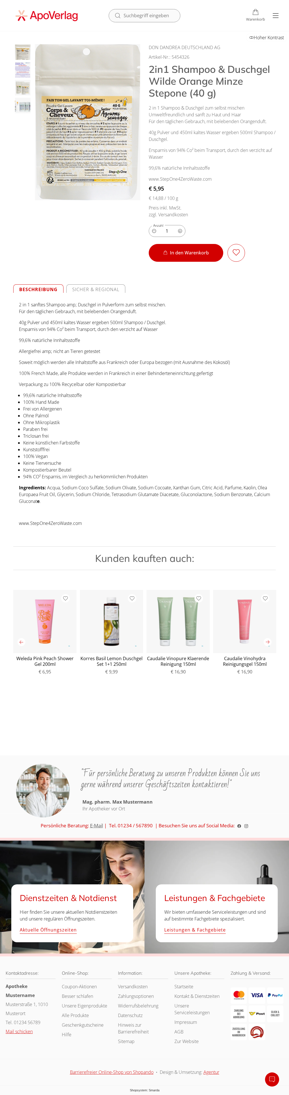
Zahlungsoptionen (136, 996)
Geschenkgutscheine (83, 1025)
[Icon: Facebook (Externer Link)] (239, 825)
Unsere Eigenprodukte (84, 1006)
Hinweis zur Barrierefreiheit (133, 1028)
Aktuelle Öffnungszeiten (48, 930)
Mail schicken (19, 1031)
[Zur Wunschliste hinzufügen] (236, 253)
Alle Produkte (75, 1015)
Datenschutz (130, 1015)
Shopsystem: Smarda (144, 1091)
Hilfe (66, 1034)
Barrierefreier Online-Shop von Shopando (112, 1072)
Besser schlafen (77, 996)
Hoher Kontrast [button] (269, 37)
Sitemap (126, 1041)
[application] (186, 253)
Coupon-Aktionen (79, 986)
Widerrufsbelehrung (138, 1006)
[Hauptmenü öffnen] (275, 15)
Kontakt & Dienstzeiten (197, 996)
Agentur (211, 1072)
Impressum (185, 1022)
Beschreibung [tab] (38, 289)
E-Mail (96, 825)
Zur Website (186, 1043)
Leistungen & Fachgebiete (195, 930)
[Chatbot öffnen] (272, 1079)
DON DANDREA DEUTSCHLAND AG (184, 47)
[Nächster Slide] (268, 642)
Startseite (183, 986)
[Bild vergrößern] (87, 122)
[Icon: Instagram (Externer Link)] (246, 825)
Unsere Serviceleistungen (192, 1009)
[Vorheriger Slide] (21, 642)
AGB (178, 1032)
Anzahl (158, 225)
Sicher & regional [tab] (95, 289)
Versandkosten (133, 986)
